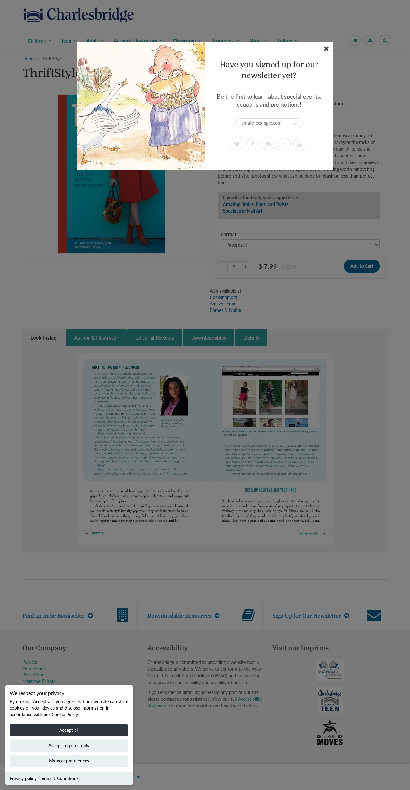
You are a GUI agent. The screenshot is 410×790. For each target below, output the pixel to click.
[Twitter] (237, 144)
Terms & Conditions (59, 778)
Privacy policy (23, 778)
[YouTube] (299, 144)
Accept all (68, 730)
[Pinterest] (268, 144)
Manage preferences (69, 760)
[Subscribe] (295, 123)
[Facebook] (252, 144)
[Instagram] (284, 144)
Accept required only (68, 745)
